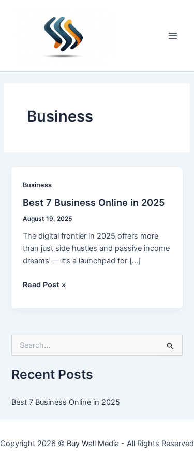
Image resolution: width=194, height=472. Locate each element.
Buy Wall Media (93, 443)
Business (37, 185)
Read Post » (44, 285)
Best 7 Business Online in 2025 (94, 202)
